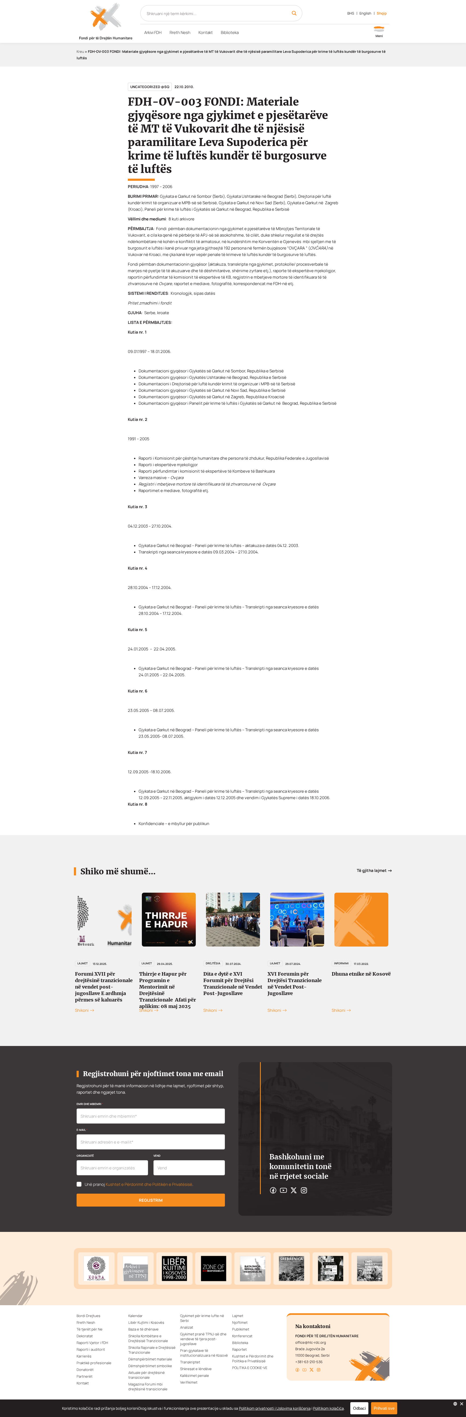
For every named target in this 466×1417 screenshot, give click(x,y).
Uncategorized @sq (149, 86)
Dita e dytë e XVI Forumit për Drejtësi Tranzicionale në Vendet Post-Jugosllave (232, 983)
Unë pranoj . (139, 1184)
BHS (350, 13)
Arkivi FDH (153, 32)
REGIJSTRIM (151, 1200)
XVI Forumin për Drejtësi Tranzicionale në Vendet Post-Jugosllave (295, 983)
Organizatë (85, 1156)
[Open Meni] (379, 32)
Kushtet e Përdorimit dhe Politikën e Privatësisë (149, 1184)
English (365, 13)
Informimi (341, 963)
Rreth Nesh (180, 32)
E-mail (82, 1130)
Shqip (382, 13)
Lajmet (147, 963)
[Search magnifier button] (294, 13)
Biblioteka (230, 32)
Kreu (80, 51)
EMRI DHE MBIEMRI (90, 1104)
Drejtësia (213, 963)
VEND (156, 1156)
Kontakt (205, 32)
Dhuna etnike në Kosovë (361, 974)
